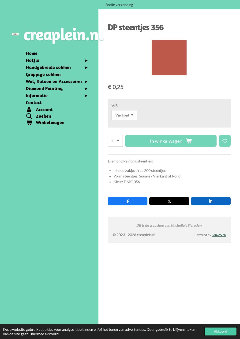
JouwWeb (219, 235)
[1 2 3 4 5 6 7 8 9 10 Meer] (115, 141)
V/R (115, 105)
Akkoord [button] (220, 331)
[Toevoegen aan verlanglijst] (225, 141)
